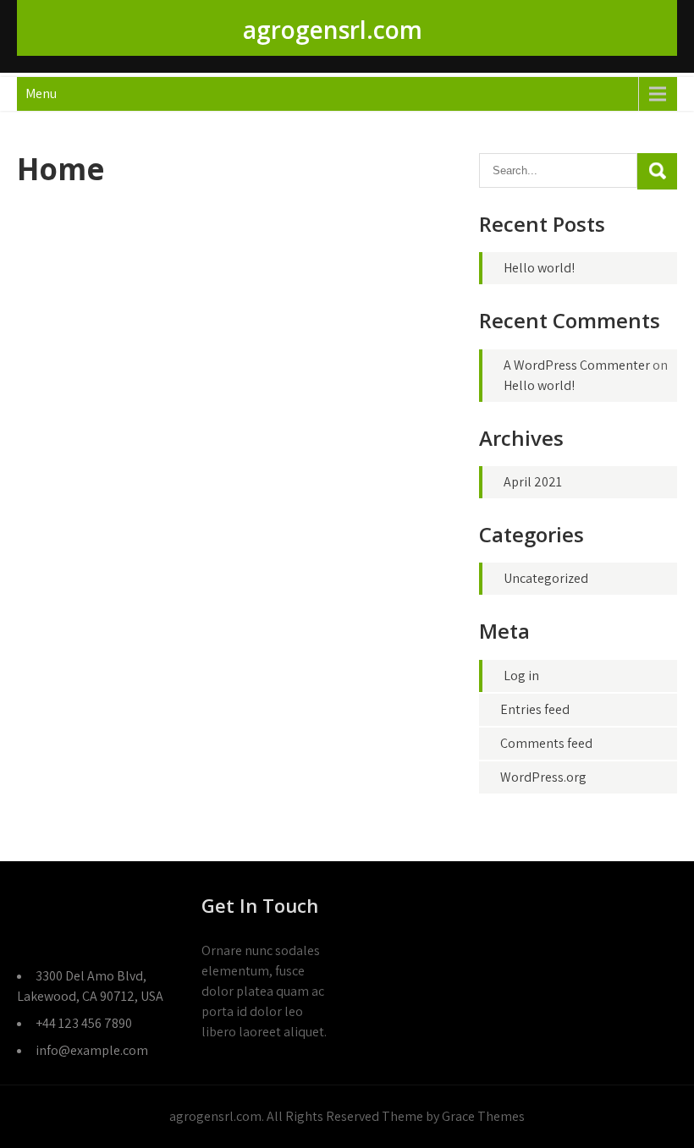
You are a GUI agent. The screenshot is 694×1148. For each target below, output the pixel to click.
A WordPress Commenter (577, 365)
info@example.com (92, 1050)
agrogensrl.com (332, 30)
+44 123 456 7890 (84, 1023)
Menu (41, 93)
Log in (521, 675)
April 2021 (533, 482)
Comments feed (546, 743)
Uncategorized (546, 578)
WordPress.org (543, 777)
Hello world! (539, 268)
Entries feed (535, 709)
